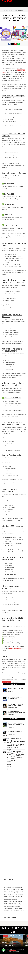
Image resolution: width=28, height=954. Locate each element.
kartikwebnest (12, 700)
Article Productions (14, 951)
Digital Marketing (15, 682)
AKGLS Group (12, 949)
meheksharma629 (13, 707)
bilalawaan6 (12, 693)
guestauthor (16, 23)
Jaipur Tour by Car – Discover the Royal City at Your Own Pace (11, 944)
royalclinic (11, 714)
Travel (5, 936)
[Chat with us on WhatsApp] (3, 950)
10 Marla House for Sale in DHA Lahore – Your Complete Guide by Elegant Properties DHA (16, 725)
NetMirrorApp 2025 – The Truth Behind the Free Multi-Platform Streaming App (16, 690)
